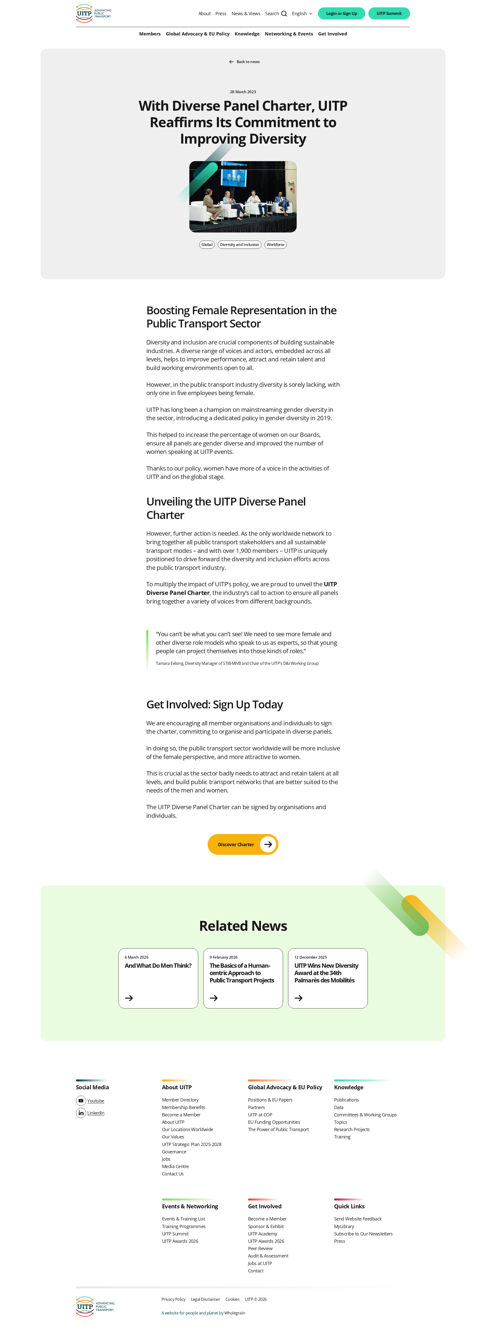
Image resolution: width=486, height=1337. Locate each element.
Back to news (248, 61)
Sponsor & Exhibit (266, 1226)
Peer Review (260, 1248)
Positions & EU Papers (270, 1100)
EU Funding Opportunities (274, 1122)
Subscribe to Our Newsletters (363, 1234)
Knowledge (247, 34)
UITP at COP (260, 1115)
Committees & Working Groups (365, 1115)
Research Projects (352, 1129)
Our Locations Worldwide (187, 1129)
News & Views (246, 13)
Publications (346, 1100)
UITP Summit (389, 13)
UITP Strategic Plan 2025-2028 (191, 1144)
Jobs (166, 1159)
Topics (340, 1122)
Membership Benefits (183, 1107)
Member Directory (180, 1100)
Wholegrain (234, 1312)
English (299, 13)
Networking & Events (289, 34)
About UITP (173, 1122)
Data (338, 1107)
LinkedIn (95, 1113)
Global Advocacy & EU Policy (198, 34)
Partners (256, 1107)
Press (221, 13)
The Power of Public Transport (278, 1129)
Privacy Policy (173, 1299)
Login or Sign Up (341, 13)
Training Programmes (184, 1226)
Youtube (95, 1101)
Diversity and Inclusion (239, 244)
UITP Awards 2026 (180, 1241)
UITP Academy (262, 1234)
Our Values (173, 1137)
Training (342, 1137)
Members (150, 34)
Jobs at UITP (260, 1263)
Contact (255, 1271)
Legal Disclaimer (205, 1299)
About (204, 13)
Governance (174, 1152)
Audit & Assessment (268, 1256)
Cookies (233, 1299)
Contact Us (173, 1174)
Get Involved (332, 34)
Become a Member (181, 1115)
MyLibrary (344, 1226)
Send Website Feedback (358, 1219)
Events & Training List (183, 1219)
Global (206, 244)
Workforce (276, 244)
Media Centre (175, 1166)
